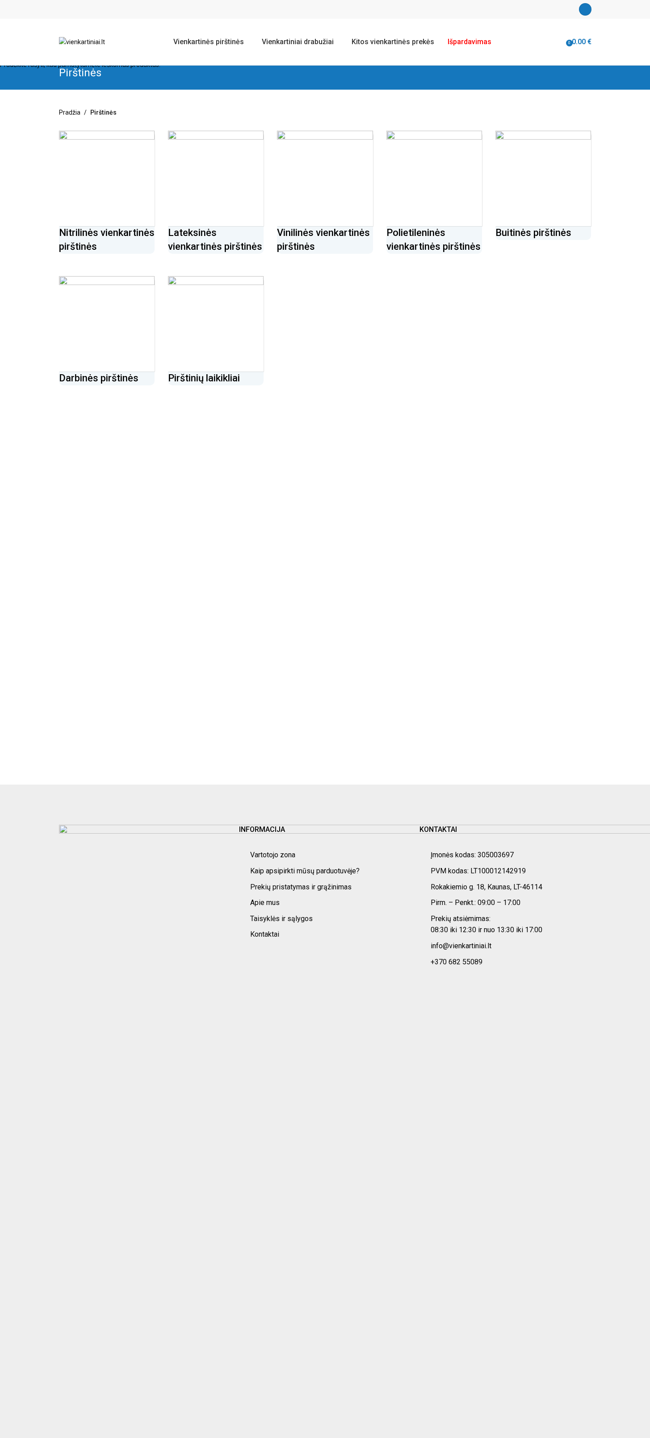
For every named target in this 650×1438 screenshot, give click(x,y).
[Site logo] (82, 41)
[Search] (559, 42)
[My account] (585, 9)
